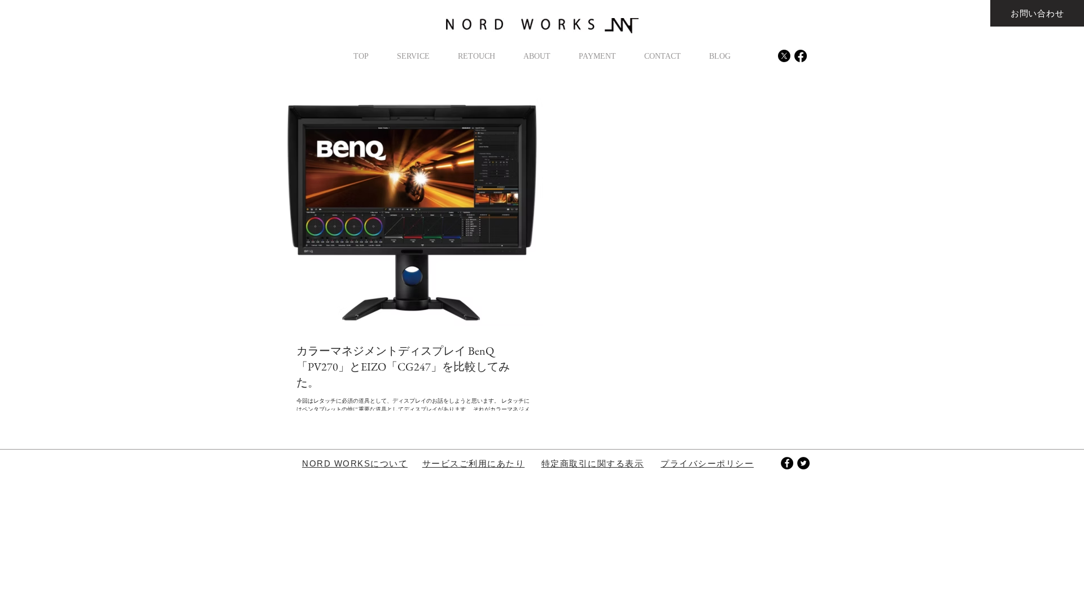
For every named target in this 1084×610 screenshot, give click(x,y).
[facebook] (800, 56)
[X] (784, 56)
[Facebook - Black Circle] (787, 463)
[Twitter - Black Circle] (803, 463)
